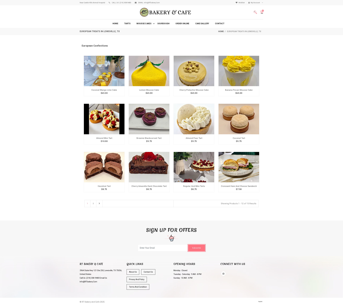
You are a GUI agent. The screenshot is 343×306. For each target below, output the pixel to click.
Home (221, 31)
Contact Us (148, 272)
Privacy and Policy (136, 279)
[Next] (99, 203)
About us (133, 272)
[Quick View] (104, 68)
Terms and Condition (138, 287)
